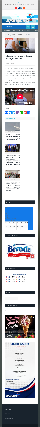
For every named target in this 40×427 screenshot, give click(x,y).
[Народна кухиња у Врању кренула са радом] (20, 45)
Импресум (8, 409)
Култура (35, 30)
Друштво (7, 30)
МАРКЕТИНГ (8, 413)
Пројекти (7, 311)
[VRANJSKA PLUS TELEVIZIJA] (20, 17)
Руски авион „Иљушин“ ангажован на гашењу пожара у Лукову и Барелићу (13, 137)
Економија (26, 30)
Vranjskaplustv (9, 419)
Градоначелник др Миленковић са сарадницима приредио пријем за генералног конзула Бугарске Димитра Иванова (20, 4)
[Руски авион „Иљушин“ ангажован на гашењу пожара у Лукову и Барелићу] (12, 127)
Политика (16, 30)
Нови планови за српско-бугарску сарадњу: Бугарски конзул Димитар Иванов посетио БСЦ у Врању (13, 186)
